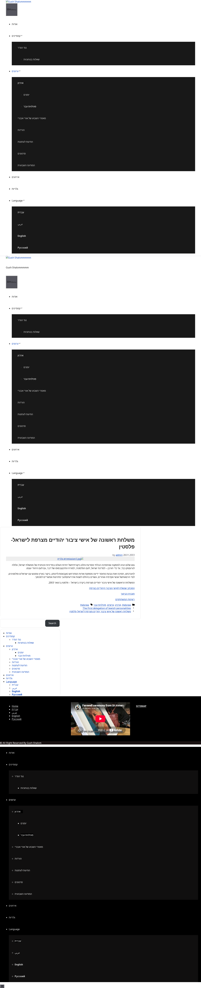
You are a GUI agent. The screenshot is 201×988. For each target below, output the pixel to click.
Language (17, 200)
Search (52, 623)
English (22, 235)
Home (15, 706)
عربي (20, 224)
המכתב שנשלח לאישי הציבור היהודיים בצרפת (112, 588)
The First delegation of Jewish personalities (107, 608)
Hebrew (126, 605)
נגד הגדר (22, 47)
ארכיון (20, 83)
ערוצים (15, 71)
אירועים (15, 177)
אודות (14, 24)
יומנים (26, 94)
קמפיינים (16, 35)
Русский (23, 247)
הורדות (21, 130)
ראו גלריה (62, 558)
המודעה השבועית (26, 165)
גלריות (15, 188)
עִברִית (21, 212)
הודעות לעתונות (25, 141)
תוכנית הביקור (128, 593)
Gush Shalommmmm (17, 267)
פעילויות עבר (30, 106)
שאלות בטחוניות (32, 59)
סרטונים (22, 153)
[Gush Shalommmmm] (18, 1)
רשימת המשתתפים (125, 599)
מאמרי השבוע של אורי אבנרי (32, 118)
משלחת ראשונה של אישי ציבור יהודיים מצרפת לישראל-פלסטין (100, 611)
